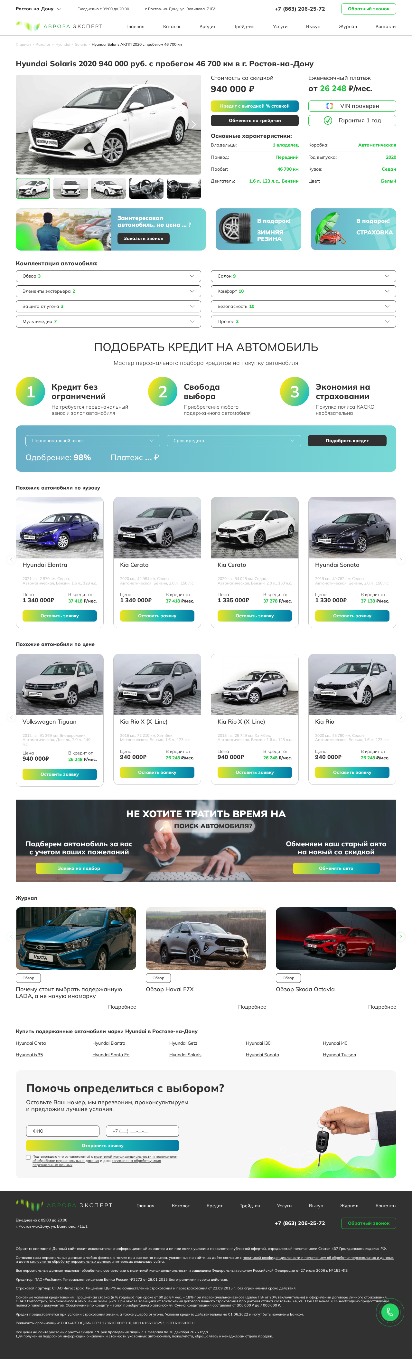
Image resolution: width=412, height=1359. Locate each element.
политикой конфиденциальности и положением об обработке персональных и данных (105, 1158)
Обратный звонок (368, 9)
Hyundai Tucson (339, 1054)
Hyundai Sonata (337, 565)
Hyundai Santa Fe (110, 1054)
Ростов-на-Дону (34, 8)
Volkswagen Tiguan (50, 721)
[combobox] (92, 440)
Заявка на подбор (79, 868)
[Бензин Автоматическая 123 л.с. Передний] (254, 684)
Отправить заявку (103, 1145)
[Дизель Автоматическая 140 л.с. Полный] (59, 684)
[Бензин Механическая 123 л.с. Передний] (157, 684)
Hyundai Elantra (45, 565)
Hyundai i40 (335, 1043)
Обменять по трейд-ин (255, 120)
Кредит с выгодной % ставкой (255, 106)
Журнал (348, 26)
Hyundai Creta (31, 1043)
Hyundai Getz (183, 1043)
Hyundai (62, 44)
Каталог (172, 26)
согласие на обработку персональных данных (70, 1261)
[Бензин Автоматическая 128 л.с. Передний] (59, 527)
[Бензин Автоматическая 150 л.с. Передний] (157, 527)
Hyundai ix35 (29, 1054)
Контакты (386, 26)
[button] (193, 125)
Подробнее (122, 1007)
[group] (108, 125)
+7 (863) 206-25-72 (300, 9)
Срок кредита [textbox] (188, 440)
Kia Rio (324, 721)
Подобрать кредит (347, 440)
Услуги (280, 26)
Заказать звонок (143, 238)
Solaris (81, 44)
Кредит (207, 26)
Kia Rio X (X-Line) (144, 721)
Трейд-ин (244, 26)
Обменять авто (336, 868)
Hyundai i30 (258, 1043)
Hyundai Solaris (185, 1054)
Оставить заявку (60, 616)
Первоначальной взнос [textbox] (58, 440)
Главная (135, 26)
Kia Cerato (134, 565)
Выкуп (313, 26)
